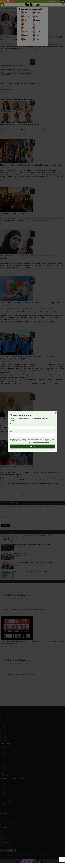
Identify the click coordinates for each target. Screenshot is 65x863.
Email (11, 424)
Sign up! (32, 446)
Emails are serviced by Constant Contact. (41, 442)
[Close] (56, 413)
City (11, 431)
